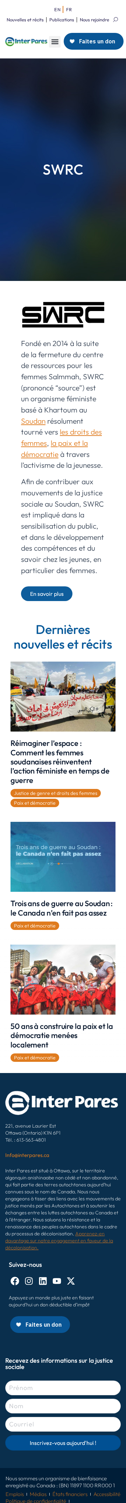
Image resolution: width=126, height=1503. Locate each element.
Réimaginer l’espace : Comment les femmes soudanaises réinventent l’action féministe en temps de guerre (60, 761)
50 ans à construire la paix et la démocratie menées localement (61, 1035)
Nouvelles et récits (25, 19)
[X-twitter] (71, 1281)
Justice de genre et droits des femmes (55, 793)
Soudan (33, 420)
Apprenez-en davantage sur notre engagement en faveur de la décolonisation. (59, 1240)
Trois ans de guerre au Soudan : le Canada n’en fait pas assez (61, 907)
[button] (55, 42)
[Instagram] (29, 1281)
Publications (61, 19)
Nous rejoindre (94, 19)
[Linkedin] (43, 1281)
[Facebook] (15, 1281)
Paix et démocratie (35, 803)
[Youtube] (57, 1281)
